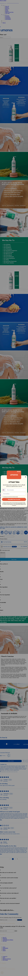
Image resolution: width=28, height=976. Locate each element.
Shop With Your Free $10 (14, 499)
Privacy (21, 503)
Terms (19, 503)
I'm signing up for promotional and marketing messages (10, 496)
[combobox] (4, 489)
